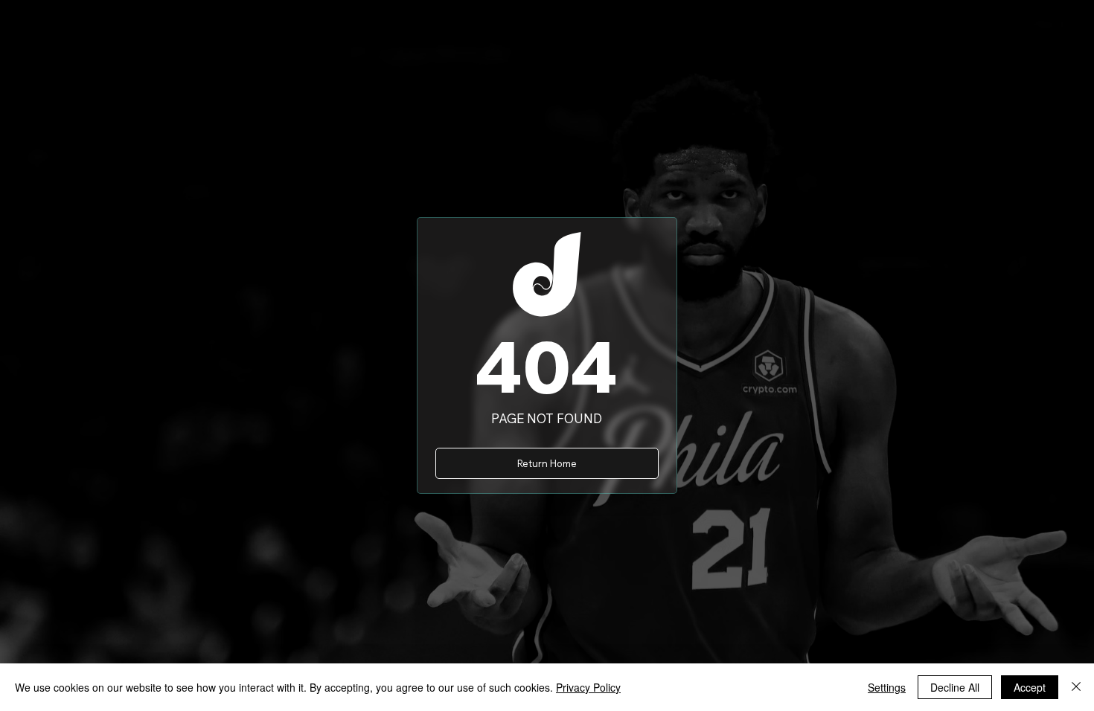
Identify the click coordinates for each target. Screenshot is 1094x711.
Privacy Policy (588, 687)
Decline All (954, 687)
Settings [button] (887, 687)
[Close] (1076, 687)
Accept (1030, 687)
